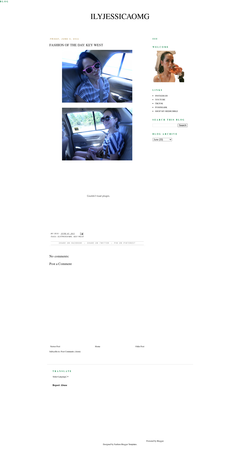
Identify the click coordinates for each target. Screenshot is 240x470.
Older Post (139, 346)
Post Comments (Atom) (71, 351)
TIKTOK (159, 103)
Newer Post (55, 346)
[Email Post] (81, 233)
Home (97, 346)
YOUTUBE (160, 99)
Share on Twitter (98, 243)
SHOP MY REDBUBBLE (166, 111)
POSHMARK (161, 107)
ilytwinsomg (65, 236)
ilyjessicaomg (120, 16)
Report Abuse (60, 385)
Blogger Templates (129, 444)
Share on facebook (70, 243)
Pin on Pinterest (124, 243)
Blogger (160, 440)
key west (79, 236)
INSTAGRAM (161, 95)
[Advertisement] (181, 408)
